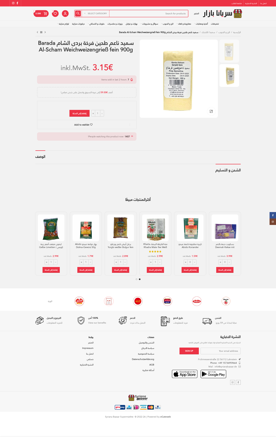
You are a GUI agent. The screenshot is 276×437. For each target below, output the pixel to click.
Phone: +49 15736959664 (223, 363)
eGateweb (165, 417)
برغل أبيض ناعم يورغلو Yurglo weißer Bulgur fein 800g (120, 247)
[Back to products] (41, 32)
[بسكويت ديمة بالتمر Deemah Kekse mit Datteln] (225, 227)
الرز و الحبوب (224, 32)
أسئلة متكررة (148, 370)
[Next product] (37, 32)
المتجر (90, 342)
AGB (151, 365)
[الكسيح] (102, 301)
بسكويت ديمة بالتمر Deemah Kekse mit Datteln (224, 247)
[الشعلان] (131, 301)
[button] (224, 270)
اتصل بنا (89, 354)
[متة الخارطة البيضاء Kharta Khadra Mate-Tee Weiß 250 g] (155, 227)
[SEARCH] (78, 13)
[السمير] (161, 301)
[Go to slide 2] (136, 279)
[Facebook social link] (17, 3)
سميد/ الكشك (208, 32)
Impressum (87, 348)
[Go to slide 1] (139, 279)
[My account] (65, 13)
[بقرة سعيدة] (43, 301)
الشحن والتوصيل (146, 342)
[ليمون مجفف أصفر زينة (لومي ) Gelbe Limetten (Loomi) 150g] (51, 227)
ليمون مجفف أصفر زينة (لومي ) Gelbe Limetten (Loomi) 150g (51, 247)
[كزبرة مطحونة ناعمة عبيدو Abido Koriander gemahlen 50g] (190, 227)
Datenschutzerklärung (143, 359)
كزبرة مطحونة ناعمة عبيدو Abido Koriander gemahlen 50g (190, 247)
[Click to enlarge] (211, 111)
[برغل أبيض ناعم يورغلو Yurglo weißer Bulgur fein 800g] (120, 227)
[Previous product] (45, 32)
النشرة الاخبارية (86, 365)
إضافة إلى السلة (79, 113)
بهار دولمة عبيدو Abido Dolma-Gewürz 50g (86, 245)
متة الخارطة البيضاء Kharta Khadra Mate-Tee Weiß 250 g (155, 247)
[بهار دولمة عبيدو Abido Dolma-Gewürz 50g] (86, 227)
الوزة (73, 301)
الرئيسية (237, 32)
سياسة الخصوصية (146, 354)
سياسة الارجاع (148, 348)
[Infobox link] (221, 321)
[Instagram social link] (13, 3)
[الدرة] (219, 301)
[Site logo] (222, 13)
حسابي (90, 359)
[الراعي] (190, 301)
